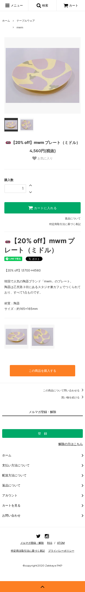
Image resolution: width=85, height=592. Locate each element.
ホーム (6, 20)
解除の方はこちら (70, 444)
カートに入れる (45, 208)
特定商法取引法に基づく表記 (28, 550)
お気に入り (45, 158)
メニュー (16, 5)
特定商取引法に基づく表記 (65, 224)
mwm (20, 27)
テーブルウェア (26, 20)
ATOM (61, 542)
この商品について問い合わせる (61, 390)
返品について (73, 218)
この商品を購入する (42, 370)
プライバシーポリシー (61, 550)
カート (73, 5)
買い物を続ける (70, 397)
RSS (49, 542)
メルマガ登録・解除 (32, 542)
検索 (44, 5)
